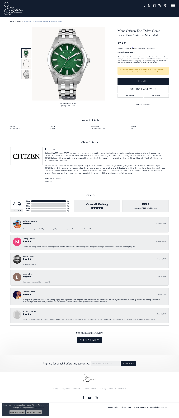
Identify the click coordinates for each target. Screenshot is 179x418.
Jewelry (55, 389)
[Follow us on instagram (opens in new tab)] (96, 397)
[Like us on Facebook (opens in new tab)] (83, 397)
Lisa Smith (27, 274)
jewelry (18, 21)
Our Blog (103, 389)
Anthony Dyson (29, 311)
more (155, 63)
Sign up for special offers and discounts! (66, 363)
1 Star (28, 211)
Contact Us (122, 389)
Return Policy (113, 407)
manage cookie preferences (23, 407)
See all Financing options (126, 52)
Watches (48, 181)
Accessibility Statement (158, 407)
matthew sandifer (30, 221)
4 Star (28, 203)
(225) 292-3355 (68, 106)
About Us (112, 389)
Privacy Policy (126, 407)
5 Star (28, 201)
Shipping (130, 95)
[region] (68, 64)
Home (12, 21)
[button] (143, 5)
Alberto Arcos (28, 256)
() (68, 201)
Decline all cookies (17, 412)
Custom (86, 389)
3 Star (28, 206)
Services (94, 389)
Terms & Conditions (140, 407)
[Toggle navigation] (173, 5)
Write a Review (89, 340)
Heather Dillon (29, 292)
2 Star (28, 208)
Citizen (53, 128)
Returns (156, 95)
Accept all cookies (34, 412)
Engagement (65, 389)
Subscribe (128, 363)
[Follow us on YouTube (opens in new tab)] (89, 397)
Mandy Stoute (29, 239)
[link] (159, 5)
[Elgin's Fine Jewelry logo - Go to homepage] (71, 8)
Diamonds (76, 389)
